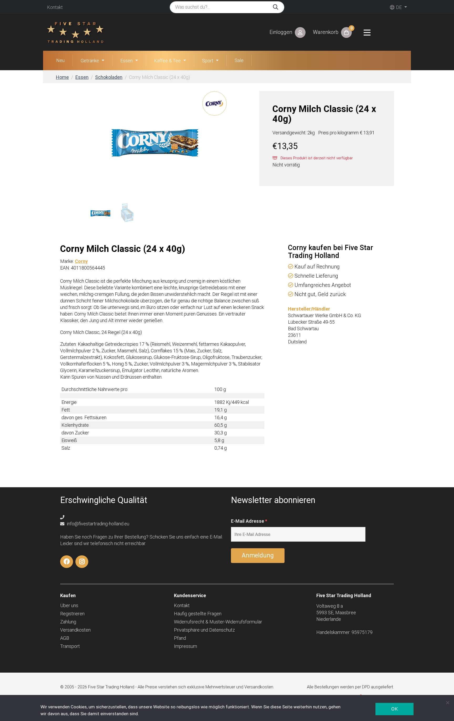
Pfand (180, 638)
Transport (70, 646)
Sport (207, 60)
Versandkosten (75, 630)
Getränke (90, 60)
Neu (60, 60)
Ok (394, 709)
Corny (81, 261)
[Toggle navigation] (367, 32)
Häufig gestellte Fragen (197, 613)
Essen (126, 60)
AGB (64, 638)
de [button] (398, 7)
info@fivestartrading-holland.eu (97, 523)
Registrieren (72, 613)
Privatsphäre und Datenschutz (204, 630)
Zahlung (68, 621)
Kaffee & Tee (167, 60)
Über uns (69, 605)
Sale (239, 60)
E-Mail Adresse (249, 521)
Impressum (185, 646)
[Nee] (447, 702)
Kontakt (55, 7)
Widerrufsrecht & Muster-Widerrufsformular (218, 621)
